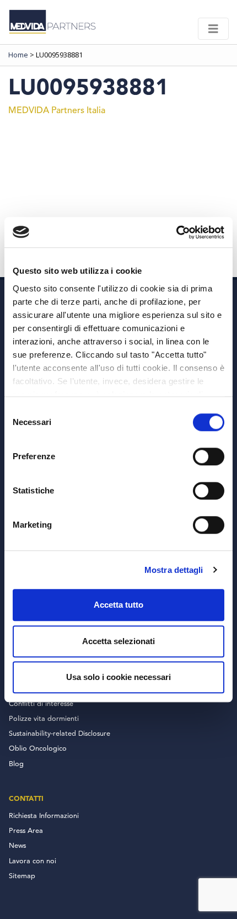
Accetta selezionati (118, 641)
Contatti (26, 798)
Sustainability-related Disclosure (59, 733)
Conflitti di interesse (41, 704)
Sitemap (22, 876)
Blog (16, 764)
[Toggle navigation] (213, 29)
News (17, 845)
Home (18, 55)
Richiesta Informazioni (44, 816)
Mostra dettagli (173, 570)
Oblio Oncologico (38, 748)
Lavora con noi (32, 861)
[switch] (208, 456)
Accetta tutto (118, 604)
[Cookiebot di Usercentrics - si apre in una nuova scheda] (176, 232)
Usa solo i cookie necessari (118, 677)
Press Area (26, 831)
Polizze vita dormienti (44, 719)
